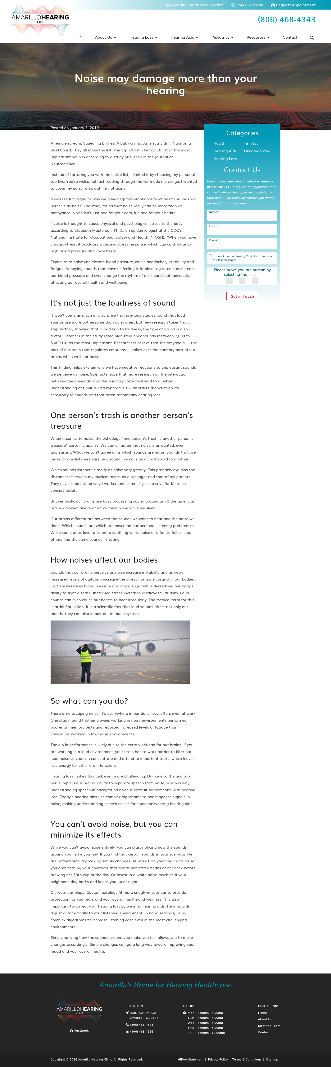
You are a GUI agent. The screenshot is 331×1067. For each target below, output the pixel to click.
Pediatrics (220, 37)
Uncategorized (257, 151)
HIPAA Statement (190, 1059)
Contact (290, 37)
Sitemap (272, 1059)
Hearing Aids (182, 37)
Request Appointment (295, 4)
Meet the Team (269, 1025)
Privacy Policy (218, 1059)
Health (219, 143)
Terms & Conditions (246, 1059)
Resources (256, 37)
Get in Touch (242, 296)
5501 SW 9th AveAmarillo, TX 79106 (144, 1015)
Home (262, 1012)
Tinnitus (251, 143)
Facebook (81, 1030)
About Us (103, 37)
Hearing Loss (141, 37)
